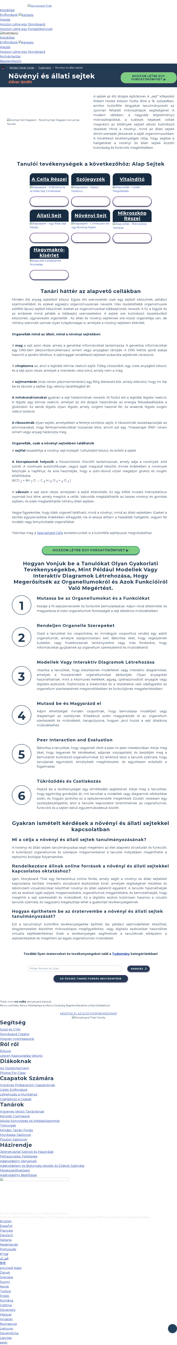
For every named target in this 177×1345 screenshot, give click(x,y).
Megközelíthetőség (15, 1170)
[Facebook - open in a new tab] (2, 1192)
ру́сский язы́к (11, 1268)
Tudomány (44, 67)
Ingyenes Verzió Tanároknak (22, 1111)
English (6, 1221)
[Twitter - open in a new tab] (2, 1204)
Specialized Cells (50, 533)
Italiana (6, 1240)
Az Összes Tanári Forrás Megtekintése (91, 978)
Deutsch (6, 1235)
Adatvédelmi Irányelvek (18, 1161)
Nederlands (9, 1245)
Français (6, 1231)
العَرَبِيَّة (4, 1259)
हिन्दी (3, 1263)
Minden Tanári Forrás (21, 67)
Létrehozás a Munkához (18, 1094)
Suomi (5, 1282)
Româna (6, 1300)
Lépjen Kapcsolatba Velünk (21, 1056)
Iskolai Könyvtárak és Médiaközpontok (30, 1121)
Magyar (6, 1314)
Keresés (137, 968)
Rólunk (5, 1051)
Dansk (5, 1273)
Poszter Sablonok (13, 1139)
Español (6, 1226)
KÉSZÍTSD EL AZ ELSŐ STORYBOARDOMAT (88, 1013)
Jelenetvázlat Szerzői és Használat (27, 1152)
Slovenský (8, 1310)
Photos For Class (13, 1073)
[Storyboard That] (40, 5)
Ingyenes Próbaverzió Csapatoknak (27, 1085)
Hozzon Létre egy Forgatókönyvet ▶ (148, 77)
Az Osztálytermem (14, 1068)
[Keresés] (26, 15)
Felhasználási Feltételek (19, 1156)
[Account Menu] (9, 33)
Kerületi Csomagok (15, 1116)
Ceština (6, 1305)
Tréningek (8, 1125)
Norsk (4, 1287)
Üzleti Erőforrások (13, 1090)
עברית (4, 1254)
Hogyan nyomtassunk (17, 1039)
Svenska (6, 1277)
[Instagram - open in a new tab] (2, 1198)
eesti (3, 1342)
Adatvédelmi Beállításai (18, 1175)
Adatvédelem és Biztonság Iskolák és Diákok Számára (42, 1166)
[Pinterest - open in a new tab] (2, 1209)
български (8, 1324)
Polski (4, 1296)
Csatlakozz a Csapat (15, 1099)
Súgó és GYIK (10, 1029)
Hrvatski (6, 1319)
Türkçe (5, 1291)
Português (8, 1249)
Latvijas (6, 1338)
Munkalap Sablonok (15, 1135)
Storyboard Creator (15, 1034)
